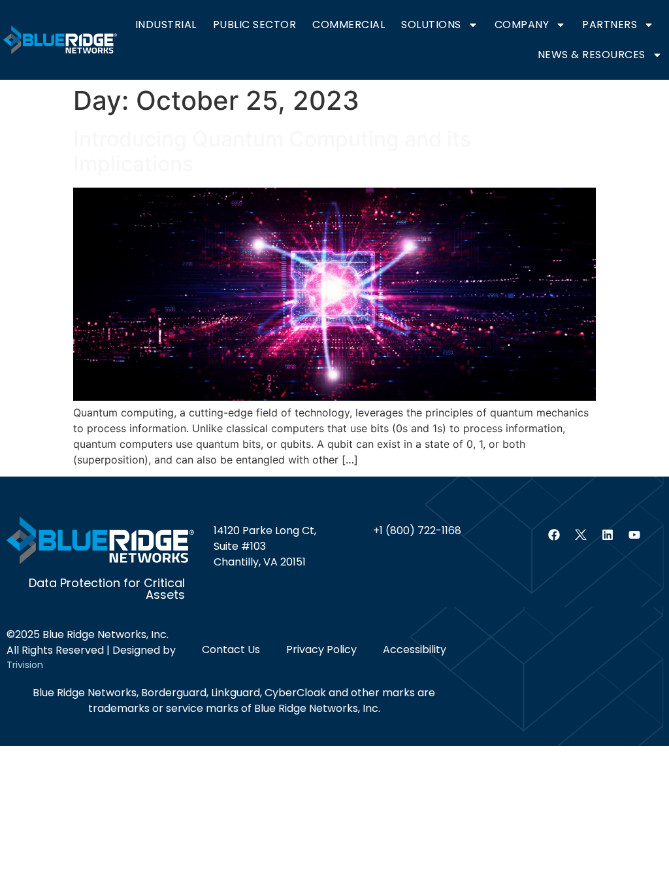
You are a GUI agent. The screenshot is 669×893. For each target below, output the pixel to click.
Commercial (348, 24)
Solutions (431, 24)
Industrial (166, 24)
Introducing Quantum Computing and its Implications (272, 151)
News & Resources (591, 54)
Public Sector (255, 24)
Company (522, 24)
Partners (609, 24)
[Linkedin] (607, 535)
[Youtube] (634, 535)
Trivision (25, 664)
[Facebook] (554, 535)
